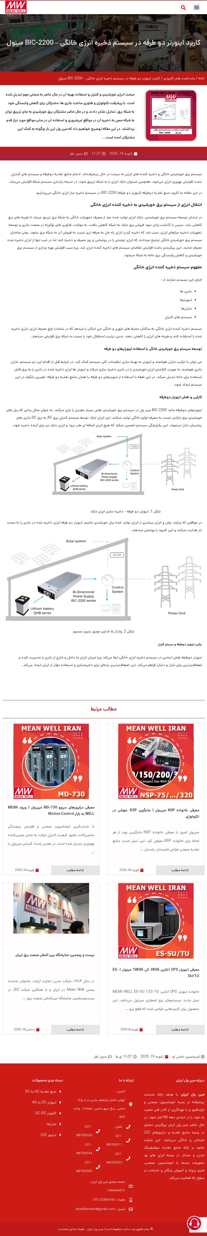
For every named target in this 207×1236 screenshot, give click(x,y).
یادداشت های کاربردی (179, 78)
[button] (196, 7)
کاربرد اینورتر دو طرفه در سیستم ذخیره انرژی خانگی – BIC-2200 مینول (104, 43)
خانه (201, 78)
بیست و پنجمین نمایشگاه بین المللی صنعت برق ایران (54, 955)
